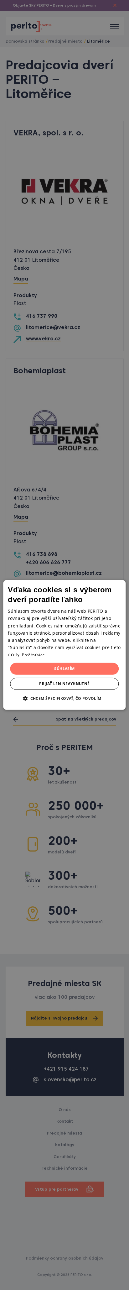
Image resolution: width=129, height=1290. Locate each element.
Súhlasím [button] (64, 668)
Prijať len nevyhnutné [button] (64, 683)
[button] (64, 698)
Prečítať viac (33, 655)
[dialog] (64, 645)
